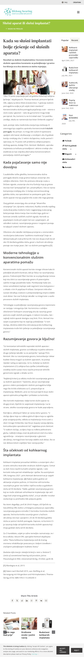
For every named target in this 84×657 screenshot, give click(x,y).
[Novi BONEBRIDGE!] (64, 115)
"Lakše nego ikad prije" (9, 633)
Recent (74, 40)
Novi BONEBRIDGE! (73, 116)
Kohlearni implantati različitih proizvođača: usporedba (73, 52)
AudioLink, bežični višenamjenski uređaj (73, 86)
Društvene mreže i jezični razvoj (28, 635)
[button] (5, 632)
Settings (35, 654)
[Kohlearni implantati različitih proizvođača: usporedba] (64, 48)
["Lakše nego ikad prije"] (11, 618)
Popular (65, 40)
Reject (76, 650)
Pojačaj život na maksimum (73, 102)
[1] (51, 245)
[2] (25, 479)
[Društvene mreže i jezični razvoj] (29, 618)
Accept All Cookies (63, 650)
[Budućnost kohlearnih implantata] (47, 618)
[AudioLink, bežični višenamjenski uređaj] (64, 83)
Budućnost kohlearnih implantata (44, 635)
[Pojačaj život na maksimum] (64, 100)
